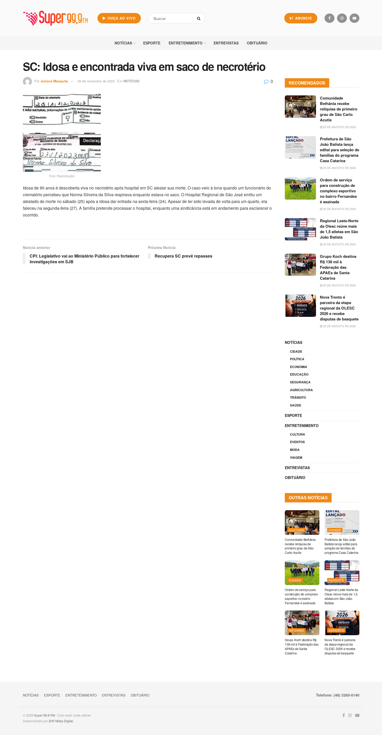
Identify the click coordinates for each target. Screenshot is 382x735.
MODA (295, 449)
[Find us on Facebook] (329, 18)
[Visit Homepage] (55, 18)
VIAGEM (296, 457)
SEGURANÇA (300, 382)
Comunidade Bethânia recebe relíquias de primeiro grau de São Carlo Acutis (338, 109)
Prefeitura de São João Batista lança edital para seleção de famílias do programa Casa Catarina (339, 149)
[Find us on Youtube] (354, 18)
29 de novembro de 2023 (96, 80)
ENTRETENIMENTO (185, 42)
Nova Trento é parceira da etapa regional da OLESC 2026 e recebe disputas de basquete (339, 308)
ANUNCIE (303, 18)
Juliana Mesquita (54, 80)
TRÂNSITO (298, 397)
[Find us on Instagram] (342, 18)
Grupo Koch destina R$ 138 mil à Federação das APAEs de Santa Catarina (338, 267)
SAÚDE (295, 405)
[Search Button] (199, 18)
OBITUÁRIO (257, 42)
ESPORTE (151, 42)
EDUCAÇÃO (299, 374)
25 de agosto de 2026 (339, 127)
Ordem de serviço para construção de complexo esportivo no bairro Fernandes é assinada (338, 191)
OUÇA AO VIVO (121, 18)
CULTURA (297, 434)
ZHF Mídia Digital (61, 721)
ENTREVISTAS (226, 42)
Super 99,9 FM (44, 715)
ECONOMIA (298, 366)
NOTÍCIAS (123, 42)
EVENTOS (297, 441)
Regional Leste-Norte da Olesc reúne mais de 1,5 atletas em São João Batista (339, 229)
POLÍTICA (297, 359)
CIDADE (296, 351)
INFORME (296, 630)
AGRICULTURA (301, 390)
